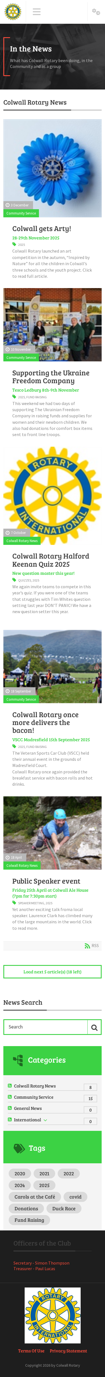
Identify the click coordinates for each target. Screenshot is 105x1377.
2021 (44, 1173)
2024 (20, 1185)
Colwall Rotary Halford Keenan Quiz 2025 (50, 560)
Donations (26, 1208)
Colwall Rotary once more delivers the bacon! (45, 722)
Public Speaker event (46, 881)
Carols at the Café (35, 1196)
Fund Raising (36, 397)
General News (28, 1108)
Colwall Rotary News (22, 540)
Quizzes (24, 580)
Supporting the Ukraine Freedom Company (51, 376)
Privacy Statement (68, 1351)
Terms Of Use (31, 1351)
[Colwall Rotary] (12, 11)
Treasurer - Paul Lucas (34, 1268)
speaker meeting (31, 903)
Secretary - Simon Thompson (41, 1263)
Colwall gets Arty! (41, 228)
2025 (21, 245)
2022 (69, 1173)
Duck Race (64, 1208)
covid (75, 1196)
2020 (20, 1173)
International (27, 1119)
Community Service (21, 213)
